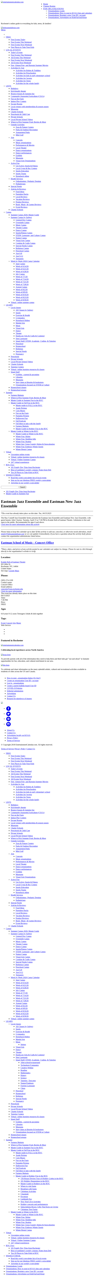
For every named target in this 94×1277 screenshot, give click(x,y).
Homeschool (20, 346)
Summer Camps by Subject (21, 217)
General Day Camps (23, 220)
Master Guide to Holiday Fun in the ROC (32, 429)
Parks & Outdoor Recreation (27, 130)
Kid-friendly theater (18, 91)
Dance (18, 331)
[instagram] (8, 724)
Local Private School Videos (22, 119)
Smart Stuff (15, 372)
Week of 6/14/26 (22, 266)
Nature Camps (21, 238)
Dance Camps (21, 230)
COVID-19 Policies (14, 688)
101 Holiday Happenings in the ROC (35, 1181)
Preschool (19, 344)
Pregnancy (20, 354)
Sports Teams (21, 174)
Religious (19, 349)
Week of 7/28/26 (22, 284)
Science (24, 1078)
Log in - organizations (15, 683)
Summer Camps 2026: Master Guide (25, 215)
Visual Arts (20, 328)
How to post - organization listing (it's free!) (24, 678)
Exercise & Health (23, 315)
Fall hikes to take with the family (28, 424)
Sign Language (21, 339)
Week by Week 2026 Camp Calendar (25, 261)
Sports (18, 313)
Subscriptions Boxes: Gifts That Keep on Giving (39, 1207)
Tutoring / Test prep (28, 1081)
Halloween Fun (22, 418)
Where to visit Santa (28, 1186)
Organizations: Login (56, 11)
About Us (10, 730)
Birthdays (14, 88)
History (23, 1075)
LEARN (9, 305)
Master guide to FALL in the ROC (29, 405)
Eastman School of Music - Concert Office (27, 542)
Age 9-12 (19, 256)
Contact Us (11, 696)
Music (18, 326)
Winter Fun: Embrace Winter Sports (29, 447)
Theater (19, 333)
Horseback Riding (23, 320)
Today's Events (17, 52)
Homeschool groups (18, 390)
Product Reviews (22, 202)
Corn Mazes (20, 411)
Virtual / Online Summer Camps (23, 460)
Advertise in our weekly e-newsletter (25, 483)
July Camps (20, 274)
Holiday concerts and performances (34, 1204)
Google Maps (14, 571)
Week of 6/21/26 (22, 269)
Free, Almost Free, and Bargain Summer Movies (29, 65)
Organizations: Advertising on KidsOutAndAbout (67, 17)
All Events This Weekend (21, 58)
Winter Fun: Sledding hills (26, 439)
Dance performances (24, 153)
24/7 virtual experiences (20, 462)
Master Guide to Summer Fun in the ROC (27, 400)
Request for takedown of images (19, 699)
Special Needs (16, 186)
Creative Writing (27, 1068)
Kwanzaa (24, 1197)
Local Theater (21, 148)
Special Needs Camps (24, 246)
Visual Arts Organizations (25, 161)
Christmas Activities (28, 1191)
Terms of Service (13, 741)
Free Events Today (18, 40)
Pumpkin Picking (22, 416)
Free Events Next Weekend (21, 45)
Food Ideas (20, 192)
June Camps (20, 264)
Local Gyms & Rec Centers (26, 168)
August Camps (21, 287)
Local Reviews (21, 197)
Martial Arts (20, 323)
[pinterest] (8, 719)
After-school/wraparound (30, 1062)
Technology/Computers (30, 1065)
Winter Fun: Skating (23, 442)
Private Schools (17, 117)
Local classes (16, 308)
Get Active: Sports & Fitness (27, 166)
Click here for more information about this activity (20, 524)
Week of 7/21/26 (22, 282)
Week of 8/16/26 (22, 295)
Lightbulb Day (26, 1199)
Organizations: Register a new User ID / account (67, 15)
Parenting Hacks (22, 194)
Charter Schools (17, 112)
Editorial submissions (15, 691)
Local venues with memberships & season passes (30, 107)
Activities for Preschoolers (26, 73)
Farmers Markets (17, 395)
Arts (12, 137)
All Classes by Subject (24, 310)
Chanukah (25, 1194)
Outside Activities (17, 125)
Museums (14, 109)
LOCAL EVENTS (13, 50)
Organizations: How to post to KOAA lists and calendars (70, 13)
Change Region (49, 6)
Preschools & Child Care (20, 114)
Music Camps (21, 225)
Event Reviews (21, 207)
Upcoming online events (20, 454)
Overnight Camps (22, 222)
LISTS (8, 86)
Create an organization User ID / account (22, 681)
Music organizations (23, 143)
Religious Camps (22, 248)
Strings (23, 1044)
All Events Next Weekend (21, 63)
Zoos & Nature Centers (25, 127)
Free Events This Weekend (21, 42)
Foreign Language (28, 1086)
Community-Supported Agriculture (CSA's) (27, 96)
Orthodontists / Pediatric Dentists (28, 181)
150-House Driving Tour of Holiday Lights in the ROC (42, 1179)
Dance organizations (23, 150)
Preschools (15, 357)
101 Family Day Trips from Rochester (25, 467)
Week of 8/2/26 (22, 290)
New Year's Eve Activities (31, 1202)
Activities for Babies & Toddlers (28, 70)
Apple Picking (21, 408)
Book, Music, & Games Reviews (28, 204)
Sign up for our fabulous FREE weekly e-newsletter (31, 480)
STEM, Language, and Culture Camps (31, 235)
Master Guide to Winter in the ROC (24, 431)
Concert (9, 623)
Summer (9, 393)
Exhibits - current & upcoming (27, 375)
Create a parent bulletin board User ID (21, 686)
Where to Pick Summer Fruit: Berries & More (28, 122)
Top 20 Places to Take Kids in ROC (25, 472)
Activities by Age (17, 68)
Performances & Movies (25, 145)
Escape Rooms (16, 104)
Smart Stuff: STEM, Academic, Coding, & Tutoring (36, 341)
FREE (8, 37)
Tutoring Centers (17, 367)
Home (45, 4)
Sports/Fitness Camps (24, 233)
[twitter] (8, 714)
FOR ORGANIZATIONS (53, 9)
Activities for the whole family (27, 83)
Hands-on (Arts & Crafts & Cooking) (30, 336)
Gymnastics (20, 318)
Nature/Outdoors (27, 1083)
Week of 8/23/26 (22, 297)
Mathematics (25, 1073)
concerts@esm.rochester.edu (12, 589)
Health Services (17, 179)
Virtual (8, 452)
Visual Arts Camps (23, 240)
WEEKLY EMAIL (13, 475)
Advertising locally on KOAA (18, 735)
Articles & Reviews (18, 189)
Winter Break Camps (24, 449)
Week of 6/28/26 (22, 272)
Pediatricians (20, 184)
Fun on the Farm (17, 99)
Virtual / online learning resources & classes (27, 369)
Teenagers (20, 259)
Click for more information (11, 591)
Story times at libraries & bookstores (30, 382)
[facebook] (8, 708)
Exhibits (19, 155)
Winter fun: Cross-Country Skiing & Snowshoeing (35, 444)
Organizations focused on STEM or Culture (32, 385)
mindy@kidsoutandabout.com (12, 534)
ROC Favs (10, 465)
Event (3, 623)
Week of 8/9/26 (22, 292)
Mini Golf (19, 135)
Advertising (11, 693)
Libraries (19, 377)
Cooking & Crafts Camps (25, 243)
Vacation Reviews (23, 199)
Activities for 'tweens (24, 78)
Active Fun (15, 163)
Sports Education (22, 171)
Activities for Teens (23, 81)
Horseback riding (22, 176)
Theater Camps (21, 228)
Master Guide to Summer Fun (17, 494)
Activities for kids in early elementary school (33, 76)
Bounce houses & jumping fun (22, 94)
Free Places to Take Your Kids (22, 47)
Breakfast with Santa (29, 1189)
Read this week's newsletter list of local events (28, 478)
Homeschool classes (18, 387)
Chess (23, 1088)
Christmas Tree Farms (29, 1209)
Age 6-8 (19, 253)
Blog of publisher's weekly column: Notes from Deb (31, 470)
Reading (24, 1070)
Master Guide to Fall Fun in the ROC (25, 403)
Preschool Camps (22, 251)
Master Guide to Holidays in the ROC (35, 1184)
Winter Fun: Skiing (23, 436)
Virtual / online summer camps (22, 302)
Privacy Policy (12, 738)
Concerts (19, 140)
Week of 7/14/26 (22, 279)
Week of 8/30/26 (22, 300)
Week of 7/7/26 (22, 277)
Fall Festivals (21, 421)
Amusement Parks (23, 132)
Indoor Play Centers (18, 101)
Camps (8, 212)
